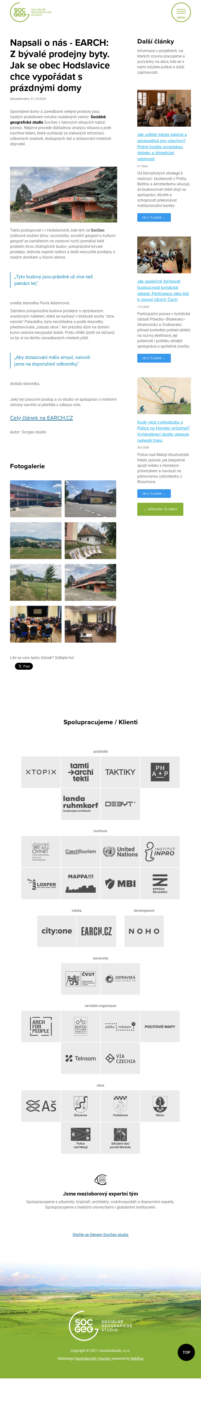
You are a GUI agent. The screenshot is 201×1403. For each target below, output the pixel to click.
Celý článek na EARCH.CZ (41, 417)
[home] (30, 12)
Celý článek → (154, 217)
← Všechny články (160, 509)
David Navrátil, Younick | (93, 1358)
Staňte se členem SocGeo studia (100, 1234)
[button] (181, 12)
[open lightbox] (36, 498)
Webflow (137, 1358)
